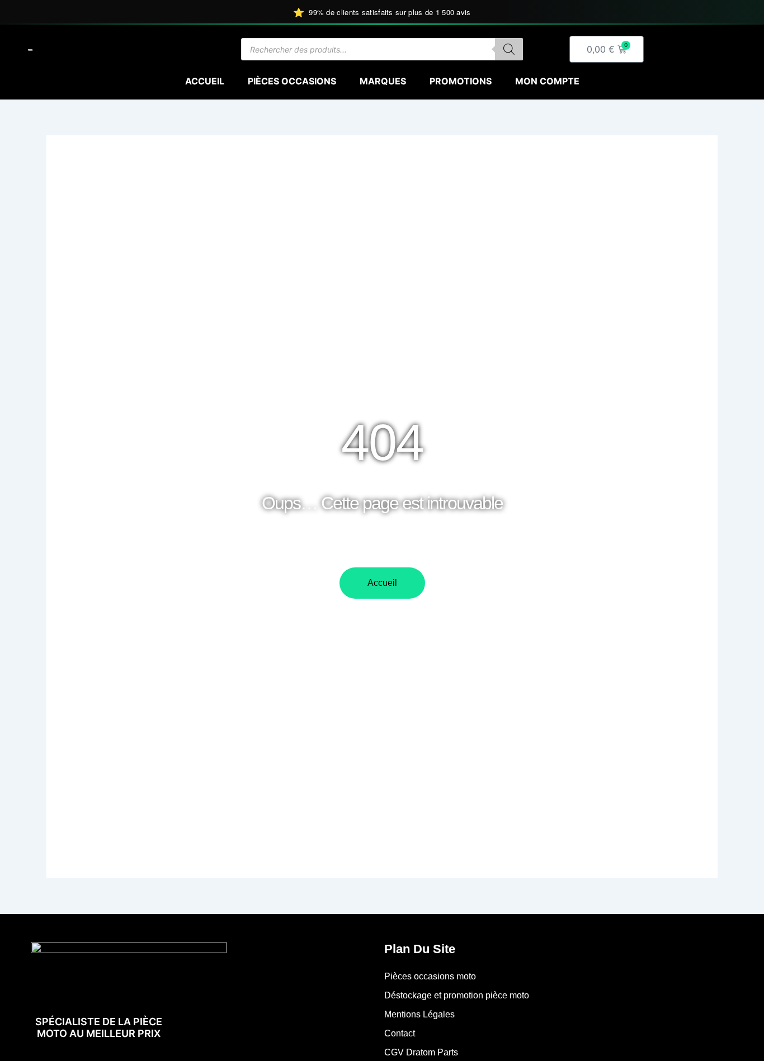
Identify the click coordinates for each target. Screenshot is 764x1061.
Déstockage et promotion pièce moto (456, 995)
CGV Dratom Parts (421, 1052)
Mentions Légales (419, 1014)
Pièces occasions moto (430, 976)
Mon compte (547, 81)
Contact (399, 1033)
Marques (383, 81)
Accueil (204, 81)
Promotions (461, 81)
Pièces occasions (292, 81)
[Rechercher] (509, 49)
